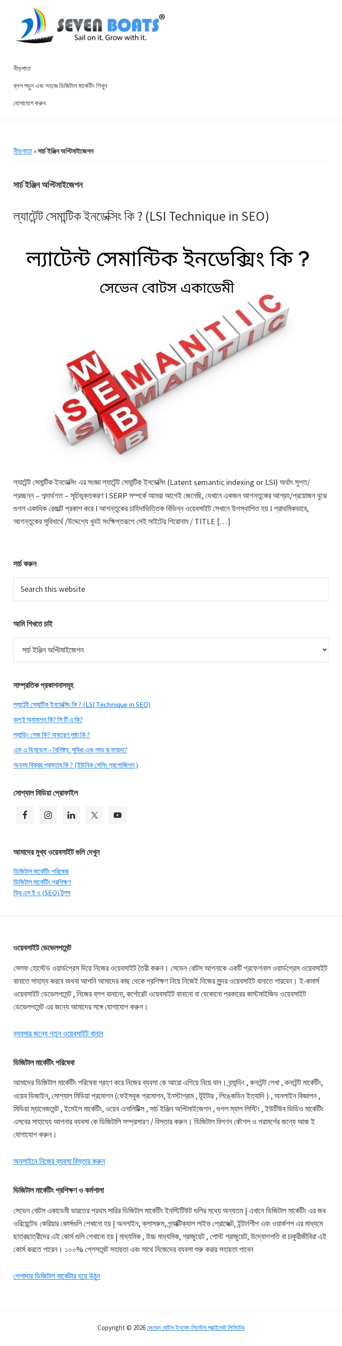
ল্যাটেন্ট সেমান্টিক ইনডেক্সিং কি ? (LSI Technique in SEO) (141, 215)
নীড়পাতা (22, 150)
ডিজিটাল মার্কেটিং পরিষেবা (41, 871)
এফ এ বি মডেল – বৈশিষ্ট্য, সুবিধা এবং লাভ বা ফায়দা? (70, 749)
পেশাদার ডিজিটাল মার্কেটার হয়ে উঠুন (56, 1276)
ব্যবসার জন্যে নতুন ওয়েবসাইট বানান (58, 1033)
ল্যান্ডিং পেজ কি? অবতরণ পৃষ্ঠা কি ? (51, 734)
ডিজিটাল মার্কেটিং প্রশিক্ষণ (42, 881)
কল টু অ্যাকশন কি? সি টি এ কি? (48, 719)
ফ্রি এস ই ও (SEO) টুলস (41, 892)
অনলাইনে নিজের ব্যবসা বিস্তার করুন (59, 1161)
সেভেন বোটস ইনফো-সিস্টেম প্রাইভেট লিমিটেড (196, 1327)
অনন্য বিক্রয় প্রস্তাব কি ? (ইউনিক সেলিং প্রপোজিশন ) (75, 764)
